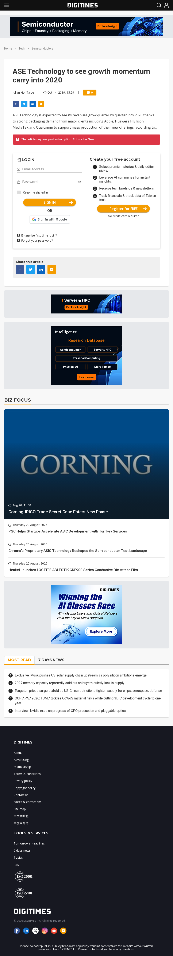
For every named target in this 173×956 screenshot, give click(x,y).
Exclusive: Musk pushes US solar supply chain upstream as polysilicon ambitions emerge (81, 675)
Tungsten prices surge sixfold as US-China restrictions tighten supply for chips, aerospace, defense (88, 691)
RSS (16, 865)
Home (8, 48)
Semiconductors (42, 48)
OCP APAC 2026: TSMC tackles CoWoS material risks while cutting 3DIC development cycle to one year (88, 700)
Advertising (21, 760)
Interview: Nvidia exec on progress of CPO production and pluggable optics (70, 711)
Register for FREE (123, 208)
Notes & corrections (28, 802)
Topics (18, 857)
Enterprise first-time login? (39, 235)
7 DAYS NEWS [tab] (51, 660)
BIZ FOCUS (17, 400)
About (18, 753)
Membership (22, 767)
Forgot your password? (37, 240)
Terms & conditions (27, 774)
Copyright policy (24, 788)
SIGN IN (50, 202)
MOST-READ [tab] (19, 660)
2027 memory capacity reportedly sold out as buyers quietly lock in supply (69, 683)
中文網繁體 (21, 816)
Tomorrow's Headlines (29, 843)
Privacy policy (23, 781)
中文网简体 (21, 823)
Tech (22, 48)
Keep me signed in (35, 192)
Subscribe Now (83, 139)
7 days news (22, 850)
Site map (20, 809)
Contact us (21, 795)
